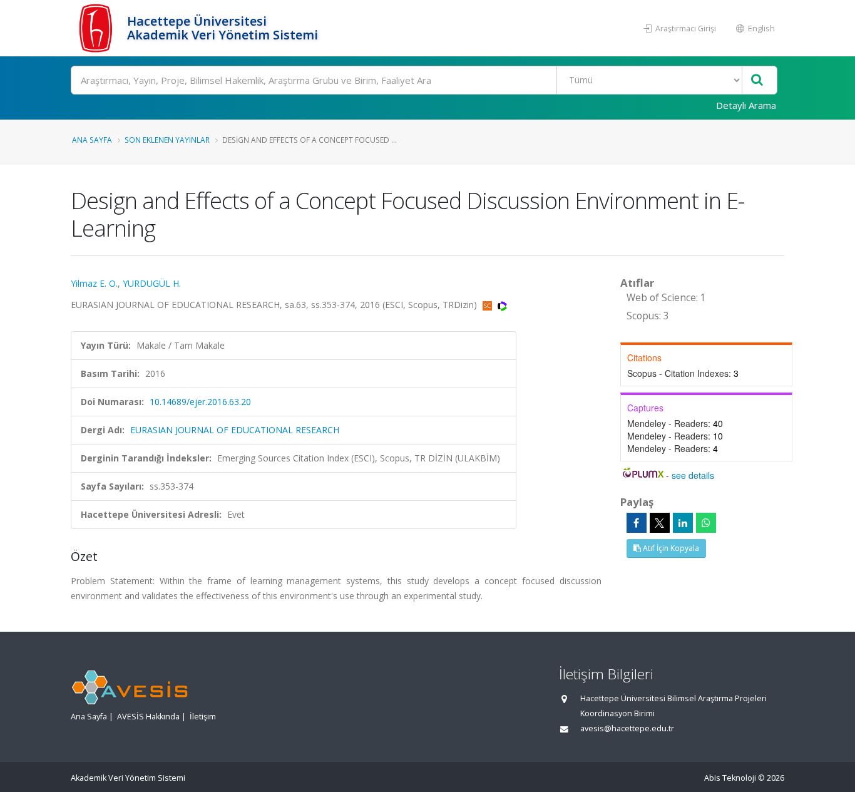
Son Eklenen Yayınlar (167, 140)
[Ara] (757, 80)
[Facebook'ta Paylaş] (637, 523)
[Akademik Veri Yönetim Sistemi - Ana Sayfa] (97, 28)
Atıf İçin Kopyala (670, 548)
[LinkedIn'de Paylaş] (683, 523)
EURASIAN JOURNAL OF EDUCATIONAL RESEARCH (234, 430)
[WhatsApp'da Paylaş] (706, 523)
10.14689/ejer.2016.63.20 (200, 402)
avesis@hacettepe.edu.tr (627, 728)
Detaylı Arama (746, 105)
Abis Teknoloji (730, 778)
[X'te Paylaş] (660, 523)
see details (693, 475)
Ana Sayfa (92, 140)
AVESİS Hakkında (148, 716)
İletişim (203, 716)
